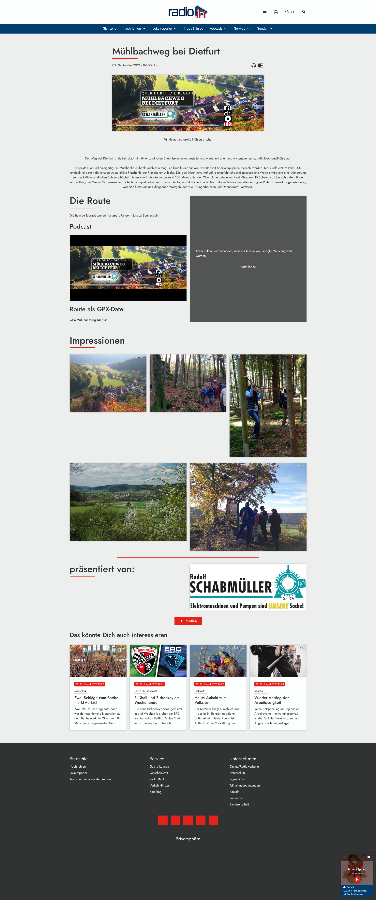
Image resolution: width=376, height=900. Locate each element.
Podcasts (215, 28)
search (304, 11)
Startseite (109, 28)
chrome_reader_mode (260, 65)
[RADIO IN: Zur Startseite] (188, 12)
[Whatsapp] (97, 12)
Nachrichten (132, 28)
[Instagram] (89, 12)
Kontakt (234, 791)
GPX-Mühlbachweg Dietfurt (88, 320)
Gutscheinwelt (159, 773)
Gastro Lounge (159, 766)
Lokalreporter (162, 28)
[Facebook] (81, 12)
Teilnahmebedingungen (245, 785)
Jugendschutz (238, 779)
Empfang (155, 791)
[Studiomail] (74, 12)
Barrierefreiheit (239, 804)
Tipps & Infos (193, 28)
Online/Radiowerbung (244, 766)
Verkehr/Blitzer (159, 785)
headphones (253, 65)
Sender (262, 28)
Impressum (236, 798)
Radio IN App (159, 779)
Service (239, 28)
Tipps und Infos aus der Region (90, 779)
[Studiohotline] (105, 12)
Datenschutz (237, 773)
